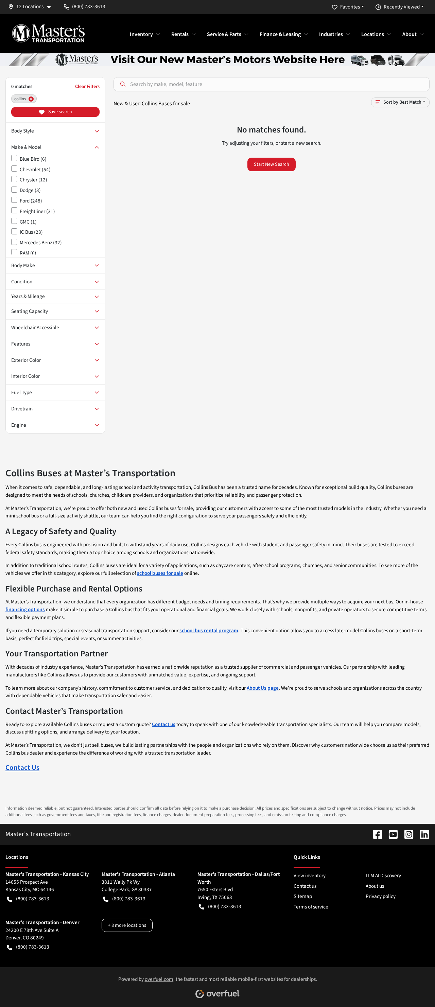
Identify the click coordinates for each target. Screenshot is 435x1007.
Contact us (305, 886)
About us (375, 886)
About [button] (409, 34)
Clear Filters (87, 86)
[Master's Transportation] (48, 33)
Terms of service (311, 907)
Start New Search (271, 164)
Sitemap (303, 896)
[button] (31, 6)
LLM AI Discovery (383, 875)
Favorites (350, 7)
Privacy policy (381, 896)
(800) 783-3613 (32, 898)
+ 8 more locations (127, 925)
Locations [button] (372, 34)
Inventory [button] (141, 34)
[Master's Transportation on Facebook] (375, 834)
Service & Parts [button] (224, 34)
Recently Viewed (402, 7)
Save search (59, 111)
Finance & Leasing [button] (280, 34)
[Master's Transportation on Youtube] (390, 834)
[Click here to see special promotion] (217, 59)
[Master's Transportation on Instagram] (406, 834)
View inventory (310, 875)
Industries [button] (331, 34)
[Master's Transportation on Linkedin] (422, 834)
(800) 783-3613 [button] (88, 6)
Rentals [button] (180, 34)
